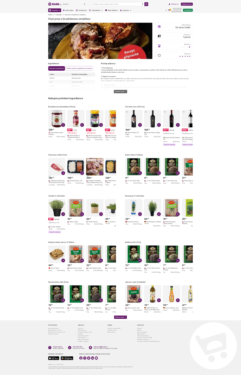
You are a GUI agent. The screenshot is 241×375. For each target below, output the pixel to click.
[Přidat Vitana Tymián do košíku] (82, 214)
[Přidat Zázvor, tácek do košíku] (63, 260)
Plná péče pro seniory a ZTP (56, 332)
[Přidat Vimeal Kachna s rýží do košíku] (82, 173)
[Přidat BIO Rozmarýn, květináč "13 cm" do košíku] (159, 214)
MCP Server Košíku (83, 339)
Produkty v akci (112, 330)
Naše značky (111, 332)
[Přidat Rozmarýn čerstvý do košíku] (140, 214)
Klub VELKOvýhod (53, 328)
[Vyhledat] (146, 4)
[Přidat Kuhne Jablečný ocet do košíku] (178, 300)
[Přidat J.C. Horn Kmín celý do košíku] (178, 173)
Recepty (80, 334)
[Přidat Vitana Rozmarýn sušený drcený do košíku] (178, 214)
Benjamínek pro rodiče (54, 330)
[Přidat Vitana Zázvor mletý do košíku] (82, 260)
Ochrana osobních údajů (144, 337)
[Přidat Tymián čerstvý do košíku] (101, 214)
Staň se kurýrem (142, 332)
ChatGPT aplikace (83, 341)
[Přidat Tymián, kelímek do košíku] (63, 214)
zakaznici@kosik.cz (101, 347)
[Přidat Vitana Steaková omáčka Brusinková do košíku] (82, 125)
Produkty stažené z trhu (85, 332)
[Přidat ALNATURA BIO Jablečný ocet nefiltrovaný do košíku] (159, 300)
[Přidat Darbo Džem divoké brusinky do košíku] (63, 125)
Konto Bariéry (82, 337)
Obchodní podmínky (143, 335)
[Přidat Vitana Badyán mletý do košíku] (101, 260)
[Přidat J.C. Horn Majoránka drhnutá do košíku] (178, 260)
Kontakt (139, 328)
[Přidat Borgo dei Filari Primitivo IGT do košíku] (178, 125)
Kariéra (139, 330)
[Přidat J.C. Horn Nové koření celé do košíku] (159, 260)
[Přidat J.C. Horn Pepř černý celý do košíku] (101, 300)
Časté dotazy (82, 330)
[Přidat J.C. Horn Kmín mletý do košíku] (140, 173)
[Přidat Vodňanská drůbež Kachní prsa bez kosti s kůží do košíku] (63, 173)
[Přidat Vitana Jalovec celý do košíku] (140, 300)
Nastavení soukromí (143, 339)
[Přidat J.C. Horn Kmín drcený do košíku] (159, 173)
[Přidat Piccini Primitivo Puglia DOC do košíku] (159, 125)
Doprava (80, 328)
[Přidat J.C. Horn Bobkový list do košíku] (140, 260)
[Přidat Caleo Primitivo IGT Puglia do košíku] (140, 125)
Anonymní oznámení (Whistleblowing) (148, 341)
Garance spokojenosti (114, 328)
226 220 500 (77, 347)
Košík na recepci (53, 334)
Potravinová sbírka (83, 335)
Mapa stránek (141, 334)
